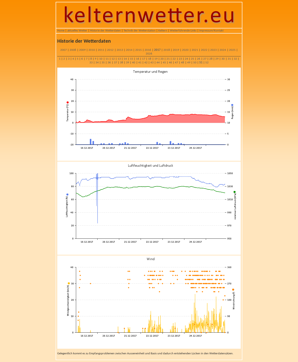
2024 (223, 50)
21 (168, 58)
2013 (120, 50)
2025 (232, 50)
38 (121, 62)
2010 (91, 50)
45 (164, 62)
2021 (195, 50)
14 (125, 58)
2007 (63, 50)
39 (127, 62)
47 (176, 62)
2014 (129, 50)
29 (217, 58)
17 (143, 58)
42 (146, 62)
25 (192, 58)
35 (103, 62)
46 (170, 62)
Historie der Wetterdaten (105, 30)
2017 (157, 50)
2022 (204, 50)
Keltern (162, 30)
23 (180, 58)
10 (100, 58)
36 (109, 62)
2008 (73, 50)
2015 (138, 50)
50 (194, 62)
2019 (176, 50)
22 (174, 58)
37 (115, 62)
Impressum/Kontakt (211, 30)
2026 (149, 53)
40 (133, 62)
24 (186, 58)
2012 (110, 50)
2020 (185, 50)
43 (152, 62)
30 (223, 58)
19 (156, 58)
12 (113, 58)
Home (60, 30)
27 (205, 58)
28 (211, 58)
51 (201, 62)
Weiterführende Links (183, 30)
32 (235, 58)
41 (140, 62)
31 (229, 58)
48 (182, 62)
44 (158, 62)
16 (137, 58)
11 (107, 58)
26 (198, 58)
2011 (101, 50)
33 (91, 62)
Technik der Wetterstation (140, 30)
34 (97, 62)
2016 (148, 50)
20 (162, 58)
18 (149, 58)
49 (188, 62)
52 (207, 62)
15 (131, 58)
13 (119, 58)
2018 (166, 50)
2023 (213, 50)
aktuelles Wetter (77, 30)
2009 (82, 50)
